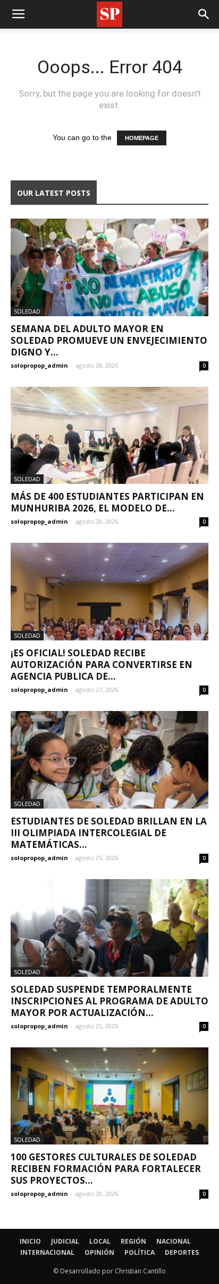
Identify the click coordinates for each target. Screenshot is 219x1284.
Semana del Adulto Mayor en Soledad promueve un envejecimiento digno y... (109, 340)
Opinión (99, 1252)
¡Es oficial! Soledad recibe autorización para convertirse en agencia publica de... (101, 664)
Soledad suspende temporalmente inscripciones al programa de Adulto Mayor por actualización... (109, 1001)
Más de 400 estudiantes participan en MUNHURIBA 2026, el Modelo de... (107, 502)
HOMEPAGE (141, 138)
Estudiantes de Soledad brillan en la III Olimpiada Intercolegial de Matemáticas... (109, 833)
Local (100, 1241)
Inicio (30, 1241)
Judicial (65, 1241)
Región (133, 1241)
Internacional (47, 1252)
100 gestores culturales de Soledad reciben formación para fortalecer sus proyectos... (106, 1168)
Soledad (27, 311)
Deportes (182, 1252)
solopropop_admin (39, 365)
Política (139, 1252)
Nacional (173, 1241)
